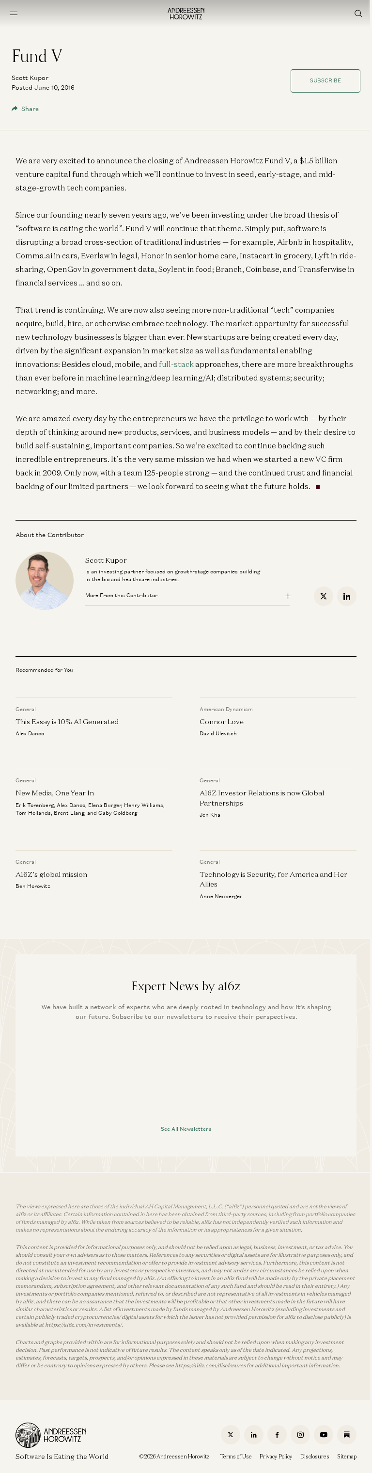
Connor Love (222, 721)
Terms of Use (236, 1456)
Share (30, 109)
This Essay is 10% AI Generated (67, 721)
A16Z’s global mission (51, 874)
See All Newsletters (186, 1128)
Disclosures (314, 1456)
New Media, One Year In (55, 792)
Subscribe (325, 80)
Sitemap (346, 1456)
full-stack (176, 364)
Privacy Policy (276, 1456)
